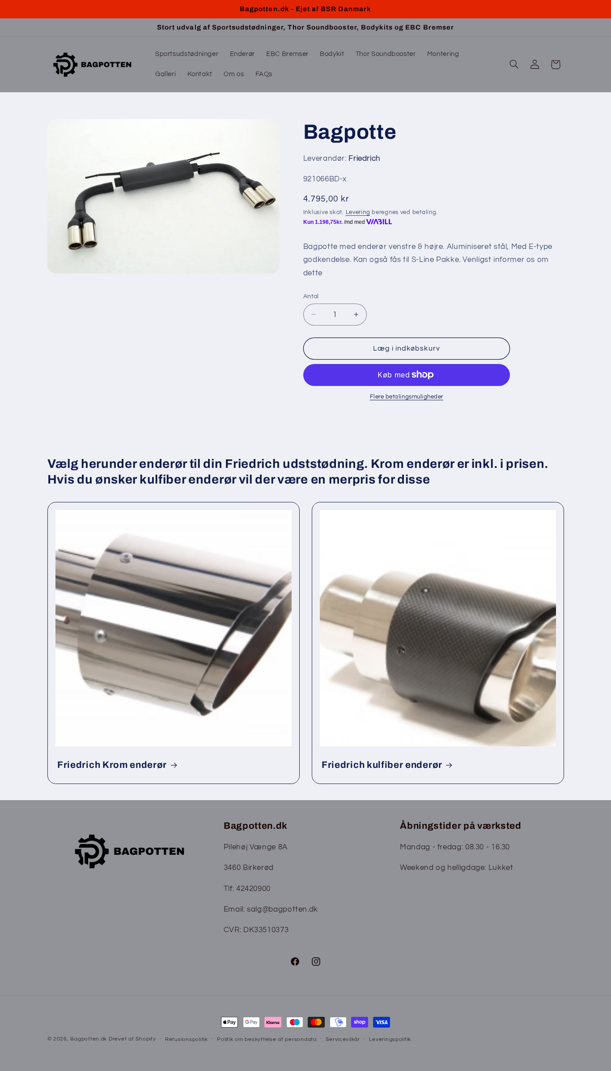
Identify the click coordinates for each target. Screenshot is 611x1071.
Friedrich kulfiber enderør (382, 765)
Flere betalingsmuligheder (406, 397)
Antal (311, 296)
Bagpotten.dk (88, 1039)
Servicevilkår (343, 1039)
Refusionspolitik (186, 1039)
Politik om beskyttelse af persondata (266, 1039)
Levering (358, 212)
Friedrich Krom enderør (112, 765)
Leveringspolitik (390, 1039)
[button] (514, 64)
